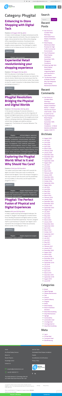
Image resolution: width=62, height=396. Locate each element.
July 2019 (47, 265)
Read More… (10, 51)
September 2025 (49, 161)
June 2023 (47, 214)
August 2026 (48, 138)
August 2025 (48, 163)
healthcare (24, 143)
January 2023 (48, 222)
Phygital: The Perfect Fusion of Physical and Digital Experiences (20, 203)
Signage (46, 316)
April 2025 (47, 169)
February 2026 (48, 151)
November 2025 (49, 157)
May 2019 (47, 269)
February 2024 (48, 197)
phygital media (8, 195)
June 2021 (47, 240)
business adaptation (31, 137)
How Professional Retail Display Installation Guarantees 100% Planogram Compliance (49, 58)
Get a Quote (51, 7)
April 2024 (47, 193)
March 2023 (47, 220)
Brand (46, 289)
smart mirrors (17, 151)
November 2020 (49, 250)
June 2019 (47, 267)
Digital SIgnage (48, 291)
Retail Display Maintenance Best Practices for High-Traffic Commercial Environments (49, 47)
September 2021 (49, 234)
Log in (46, 334)
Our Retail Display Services (12, 352)
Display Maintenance (50, 293)
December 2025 (48, 155)
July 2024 (47, 187)
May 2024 (47, 191)
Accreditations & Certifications (40, 358)
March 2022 (47, 230)
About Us (7, 355)
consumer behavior (24, 139)
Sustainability (48, 318)
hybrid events (31, 143)
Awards (34, 355)
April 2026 (47, 146)
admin (24, 33)
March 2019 (47, 273)
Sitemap (38, 385)
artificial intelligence (25, 135)
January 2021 (48, 248)
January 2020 (48, 256)
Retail (16, 94)
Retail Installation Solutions (49, 309)
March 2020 (47, 254)
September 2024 (49, 183)
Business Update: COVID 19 (50, 129)
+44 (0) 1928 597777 (55, 1)
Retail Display (48, 306)
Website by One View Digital (10, 392)
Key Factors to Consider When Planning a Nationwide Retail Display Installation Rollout (49, 36)
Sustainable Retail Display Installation (41, 352)
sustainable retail (49, 320)
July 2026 (47, 140)
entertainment (32, 141)
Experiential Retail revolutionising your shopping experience (19, 64)
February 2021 (48, 246)
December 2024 (48, 177)
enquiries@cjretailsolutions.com (40, 1)
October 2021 (48, 232)
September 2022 (49, 226)
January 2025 (48, 175)
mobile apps (28, 147)
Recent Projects (9, 358)
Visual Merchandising (50, 326)
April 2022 (47, 228)
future (19, 143)
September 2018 (49, 277)
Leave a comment (20, 57)
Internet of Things (26, 145)
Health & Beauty (49, 299)
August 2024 (48, 185)
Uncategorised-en (49, 324)
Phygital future (32, 193)
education (13, 141)
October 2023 (48, 206)
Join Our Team (35, 349)
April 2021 (47, 244)
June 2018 (47, 281)
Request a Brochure (15, 394)
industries (7, 145)
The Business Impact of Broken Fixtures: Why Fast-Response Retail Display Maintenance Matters (50, 81)
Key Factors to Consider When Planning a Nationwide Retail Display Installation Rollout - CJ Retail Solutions (49, 103)
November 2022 (49, 224)
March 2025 (47, 171)
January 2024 (48, 199)
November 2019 (49, 258)
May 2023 (47, 216)
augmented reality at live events (17, 137)
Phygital (13, 57)
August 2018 (48, 279)
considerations (14, 139)
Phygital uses (33, 195)
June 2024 (47, 189)
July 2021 (47, 238)
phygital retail (25, 195)
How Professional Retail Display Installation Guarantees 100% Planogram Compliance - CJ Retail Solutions (50, 122)
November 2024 (49, 179)
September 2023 (49, 208)
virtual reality (23, 154)
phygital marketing (29, 149)
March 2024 (47, 195)
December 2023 (48, 201)
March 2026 (47, 149)
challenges (7, 139)
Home (6, 349)
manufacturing (21, 147)
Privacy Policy (35, 361)
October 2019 (48, 261)
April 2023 (47, 218)
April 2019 (47, 271)
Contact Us (39, 7)
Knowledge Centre (9, 361)
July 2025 (47, 165)
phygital (22, 149)
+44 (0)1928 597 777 (12, 390)
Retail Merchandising (50, 312)
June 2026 (47, 142)
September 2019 (49, 263)
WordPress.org (48, 340)
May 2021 (47, 242)
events (6, 143)
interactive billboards (16, 145)
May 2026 (47, 144)
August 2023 (48, 210)
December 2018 (48, 275)
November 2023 (49, 203)
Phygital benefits (29, 190)
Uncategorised (48, 322)
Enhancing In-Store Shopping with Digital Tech (19, 25)
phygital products (17, 195)
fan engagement (13, 143)
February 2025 (48, 173)
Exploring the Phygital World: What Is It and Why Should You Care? (20, 160)
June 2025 (47, 167)
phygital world (8, 197)
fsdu (45, 295)
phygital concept (24, 193)
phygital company (14, 193)
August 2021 (48, 236)
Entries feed (47, 336)
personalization (15, 149)
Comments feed (48, 338)
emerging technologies (22, 141)
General (46, 297)
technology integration (27, 151)
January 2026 (48, 153)
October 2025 (48, 159)
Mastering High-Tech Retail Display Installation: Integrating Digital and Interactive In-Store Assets (50, 70)
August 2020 (48, 252)
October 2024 (48, 181)
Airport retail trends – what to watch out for (50, 112)
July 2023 (47, 212)
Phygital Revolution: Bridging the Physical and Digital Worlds (19, 101)
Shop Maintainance (49, 314)
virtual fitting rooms (14, 154)
